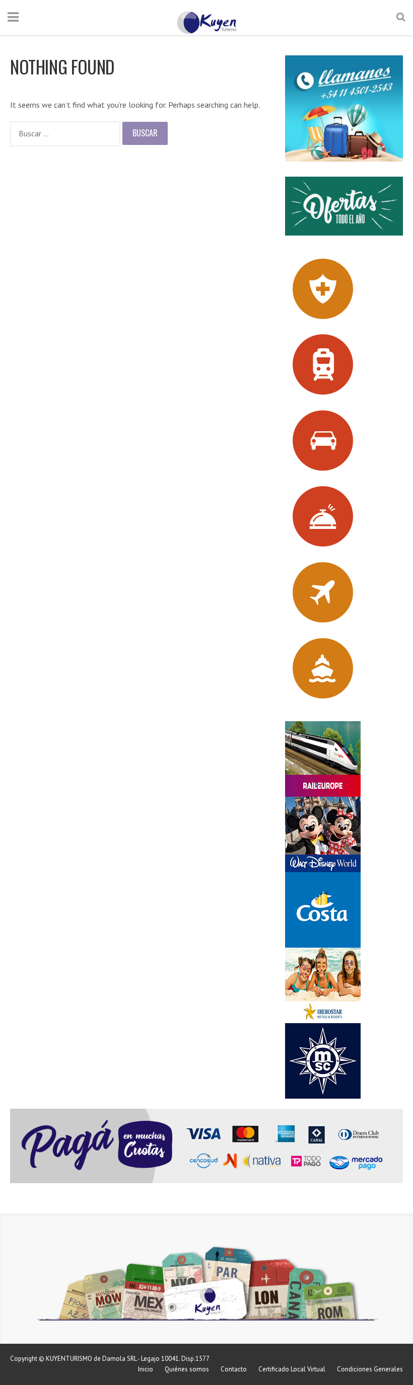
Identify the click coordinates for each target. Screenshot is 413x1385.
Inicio (145, 1369)
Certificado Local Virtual (291, 1369)
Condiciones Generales (370, 1369)
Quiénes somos (187, 1369)
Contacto (234, 1369)
